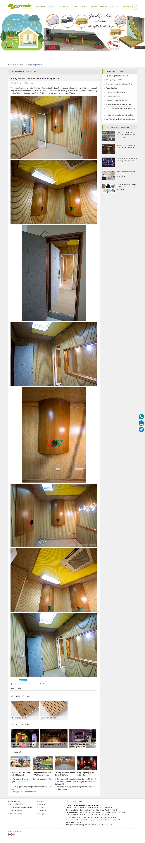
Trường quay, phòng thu (114, 80)
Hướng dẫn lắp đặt (16, 814)
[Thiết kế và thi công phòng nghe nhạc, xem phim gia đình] (82, 738)
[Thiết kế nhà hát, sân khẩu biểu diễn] (25, 738)
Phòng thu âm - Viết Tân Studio (24, 792)
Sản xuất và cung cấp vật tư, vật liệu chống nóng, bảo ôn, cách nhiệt (126, 187)
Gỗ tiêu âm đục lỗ (19, 718)
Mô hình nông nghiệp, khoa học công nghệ (120, 119)
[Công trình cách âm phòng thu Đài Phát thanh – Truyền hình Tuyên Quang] (20, 763)
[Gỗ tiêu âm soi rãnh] (54, 710)
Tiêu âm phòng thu (24, 684)
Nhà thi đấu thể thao (113, 96)
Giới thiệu (40, 7)
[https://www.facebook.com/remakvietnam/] (9, 834)
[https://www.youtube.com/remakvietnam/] (11, 834)
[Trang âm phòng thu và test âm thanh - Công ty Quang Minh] (87, 763)
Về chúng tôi (43, 804)
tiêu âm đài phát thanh (39, 684)
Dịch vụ (41, 807)
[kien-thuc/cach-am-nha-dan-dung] (72, 50)
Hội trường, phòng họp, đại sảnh (117, 76)
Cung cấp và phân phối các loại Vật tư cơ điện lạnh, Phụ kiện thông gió (126, 134)
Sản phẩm (63, 7)
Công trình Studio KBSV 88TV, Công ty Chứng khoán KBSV (42, 775)
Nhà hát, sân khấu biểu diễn (115, 92)
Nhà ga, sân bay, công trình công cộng (119, 115)
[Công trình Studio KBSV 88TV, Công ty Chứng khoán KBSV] (43, 763)
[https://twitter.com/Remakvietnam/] (14, 834)
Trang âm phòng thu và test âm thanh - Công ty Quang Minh (85, 775)
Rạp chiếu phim (111, 88)
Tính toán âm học (16, 810)
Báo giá (41, 814)
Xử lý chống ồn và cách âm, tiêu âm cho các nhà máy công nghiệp (126, 174)
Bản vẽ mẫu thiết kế (16, 804)
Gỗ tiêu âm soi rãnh (48, 718)
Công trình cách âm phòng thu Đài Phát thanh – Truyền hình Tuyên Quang (20, 775)
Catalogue (42, 810)
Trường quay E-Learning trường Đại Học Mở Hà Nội (76, 779)
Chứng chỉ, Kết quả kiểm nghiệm (21, 807)
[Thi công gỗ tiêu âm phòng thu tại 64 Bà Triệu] (65, 763)
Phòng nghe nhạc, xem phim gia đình (119, 84)
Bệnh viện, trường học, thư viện (117, 100)
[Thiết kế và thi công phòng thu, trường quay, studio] (54, 738)
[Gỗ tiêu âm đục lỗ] (25, 710)
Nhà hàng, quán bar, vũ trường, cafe (118, 104)
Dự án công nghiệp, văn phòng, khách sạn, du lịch (121, 110)
